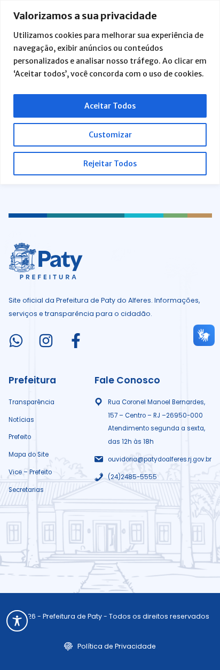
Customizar (110, 135)
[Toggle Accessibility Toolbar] (17, 621)
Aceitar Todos (110, 106)
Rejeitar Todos (110, 163)
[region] (110, 92)
